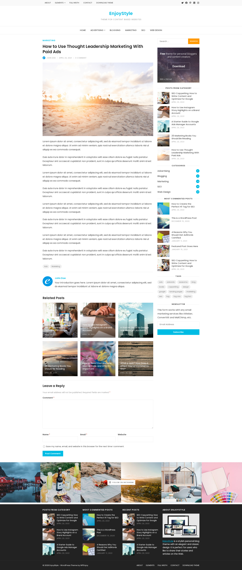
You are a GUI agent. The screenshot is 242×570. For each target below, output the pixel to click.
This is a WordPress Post (184, 217)
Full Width (74, 2)
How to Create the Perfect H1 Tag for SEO (183, 205)
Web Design (164, 192)
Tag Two (188, 296)
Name (46, 434)
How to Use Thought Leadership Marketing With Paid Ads (185, 152)
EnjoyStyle (121, 13)
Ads (46, 266)
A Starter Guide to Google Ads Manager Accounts (185, 123)
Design (186, 287)
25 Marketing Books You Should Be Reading (184, 137)
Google (162, 291)
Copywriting (173, 287)
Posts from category (178, 88)
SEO (159, 186)
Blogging (162, 176)
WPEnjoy (84, 565)
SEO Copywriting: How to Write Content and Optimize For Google (184, 96)
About (48, 2)
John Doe (51, 58)
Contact (87, 2)
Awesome (183, 282)
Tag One (177, 296)
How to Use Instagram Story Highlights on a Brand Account (185, 110)
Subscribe (178, 332)
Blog (194, 282)
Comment (48, 397)
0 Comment (81, 58)
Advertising (163, 171)
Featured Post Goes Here (185, 246)
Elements (59, 2)
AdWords (171, 282)
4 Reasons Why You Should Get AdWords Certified (182, 235)
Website (122, 434)
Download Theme (104, 2)
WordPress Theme (68, 565)
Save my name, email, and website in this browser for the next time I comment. (85, 446)
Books (161, 287)
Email (83, 434)
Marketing (49, 40)
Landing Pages (175, 291)
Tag (167, 296)
